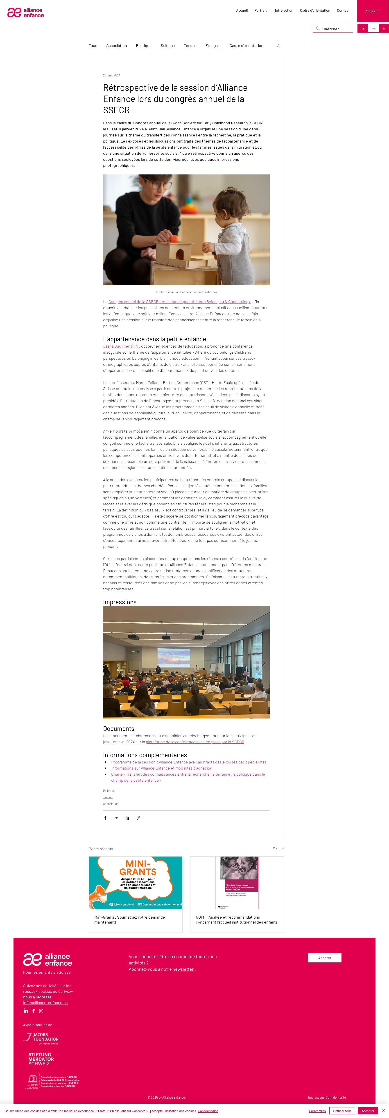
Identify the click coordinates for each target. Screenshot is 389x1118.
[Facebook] (33, 1011)
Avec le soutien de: (38, 1024)
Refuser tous (342, 1111)
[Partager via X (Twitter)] (116, 818)
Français (213, 45)
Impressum (316, 1097)
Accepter (368, 1111)
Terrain (190, 45)
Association (116, 45)
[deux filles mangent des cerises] (237, 883)
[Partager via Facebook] (105, 818)
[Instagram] (41, 1011)
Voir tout (278, 848)
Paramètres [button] (317, 1111)
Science (168, 45)
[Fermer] (383, 1110)
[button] (278, 45)
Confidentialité (336, 1097)
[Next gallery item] (264, 662)
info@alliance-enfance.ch (45, 1002)
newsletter (183, 969)
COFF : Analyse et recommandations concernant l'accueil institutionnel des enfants (237, 919)
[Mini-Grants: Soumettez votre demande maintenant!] (135, 883)
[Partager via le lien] (138, 818)
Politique (144, 45)
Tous (93, 45)
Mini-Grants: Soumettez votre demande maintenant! (129, 919)
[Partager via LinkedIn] (127, 818)
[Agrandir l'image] (186, 662)
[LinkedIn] (26, 1011)
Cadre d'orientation (246, 45)
